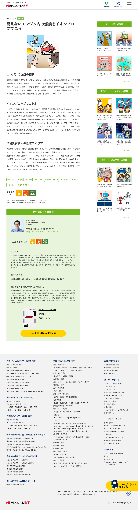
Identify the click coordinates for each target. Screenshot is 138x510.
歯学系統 (56, 445)
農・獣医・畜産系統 (60, 434)
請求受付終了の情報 (111, 371)
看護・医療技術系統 (60, 451)
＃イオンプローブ (51, 180)
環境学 (71, 403)
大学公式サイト (45, 318)
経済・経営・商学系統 (60, 394)
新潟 (17, 376)
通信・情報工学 (71, 426)
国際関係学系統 (58, 406)
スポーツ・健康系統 (60, 466)
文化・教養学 (71, 370)
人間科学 (80, 370)
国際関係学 (69, 406)
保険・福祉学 (70, 457)
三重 (22, 379)
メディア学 (76, 412)
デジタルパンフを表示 (47, 309)
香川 (12, 388)
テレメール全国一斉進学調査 (114, 453)
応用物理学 (65, 429)
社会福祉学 (63, 403)
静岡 (12, 379)
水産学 (66, 439)
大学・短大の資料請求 (14, 365)
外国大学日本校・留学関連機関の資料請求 (20, 441)
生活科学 (85, 463)
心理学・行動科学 (59, 370)
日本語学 (64, 376)
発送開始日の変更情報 (111, 368)
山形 (26, 371)
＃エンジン (11, 180)
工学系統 (56, 421)
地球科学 (78, 418)
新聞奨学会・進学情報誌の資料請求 (18, 444)
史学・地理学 (73, 368)
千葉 (26, 373)
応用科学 (73, 429)
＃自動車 (28, 180)
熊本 (34, 391)
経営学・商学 (64, 397)
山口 (26, 385)
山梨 (37, 373)
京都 (16, 382)
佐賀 (27, 391)
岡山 (16, 385)
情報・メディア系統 (60, 409)
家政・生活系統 (58, 460)
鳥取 (12, 385)
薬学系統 (56, 448)
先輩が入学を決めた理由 (112, 440)
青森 (12, 371)
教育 (62, 379)
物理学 (61, 418)
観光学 (77, 403)
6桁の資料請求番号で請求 (15, 484)
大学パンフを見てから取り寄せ (114, 426)
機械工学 (20, 18)
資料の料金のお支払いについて (114, 392)
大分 (20, 391)
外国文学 (64, 368)
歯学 (62, 445)
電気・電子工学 (59, 426)
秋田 (22, 371)
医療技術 (63, 454)
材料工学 (57, 429)
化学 (66, 418)
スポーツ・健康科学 (75, 466)
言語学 (71, 376)
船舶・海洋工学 (82, 431)
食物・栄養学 (58, 463)
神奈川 (33, 373)
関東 (7, 373)
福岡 (17, 391)
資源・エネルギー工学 (61, 431)
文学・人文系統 (58, 365)
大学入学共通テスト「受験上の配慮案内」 (20, 463)
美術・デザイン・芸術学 (81, 382)
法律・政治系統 (58, 388)
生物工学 (80, 429)
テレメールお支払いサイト (113, 398)
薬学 (62, 448)
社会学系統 (57, 400)
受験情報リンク (109, 413)
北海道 (8, 368)
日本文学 (57, 368)
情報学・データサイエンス (62, 412)
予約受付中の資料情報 (111, 365)
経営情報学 (73, 397)
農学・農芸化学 (59, 437)
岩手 (16, 371)
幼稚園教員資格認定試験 (14, 469)
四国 (7, 388)
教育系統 (56, 379)
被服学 (66, 463)
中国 (7, 385)
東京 (29, 373)
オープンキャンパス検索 (112, 429)
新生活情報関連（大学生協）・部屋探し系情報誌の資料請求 (26, 447)
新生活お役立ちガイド (111, 443)
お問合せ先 (108, 407)
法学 (55, 391)
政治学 (61, 391)
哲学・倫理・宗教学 (85, 368)
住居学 (78, 463)
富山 (24, 376)
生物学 (71, 418)
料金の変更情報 (109, 373)
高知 (22, 388)
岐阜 (16, 379)
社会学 (56, 403)
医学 (62, 442)
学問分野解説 (108, 423)
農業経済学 (80, 437)
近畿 (7, 382)
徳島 (16, 388)
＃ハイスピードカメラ (68, 180)
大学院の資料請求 (12, 420)
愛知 (19, 379)
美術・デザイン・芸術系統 (62, 382)
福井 (30, 376)
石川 (27, 376)
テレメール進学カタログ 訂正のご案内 (117, 410)
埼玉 (22, 373)
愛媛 (19, 388)
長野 (20, 376)
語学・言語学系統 (59, 373)
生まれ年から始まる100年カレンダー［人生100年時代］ (116, 463)
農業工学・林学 (71, 437)
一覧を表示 (126, 81)
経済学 (56, 397)
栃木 (16, 373)
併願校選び (108, 435)
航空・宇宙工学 (66, 424)
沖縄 (42, 391)
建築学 (79, 426)
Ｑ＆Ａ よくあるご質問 (112, 383)
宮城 (19, 371)
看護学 (56, 454)
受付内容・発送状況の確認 (113, 395)
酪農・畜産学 (58, 439)
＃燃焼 (20, 180)
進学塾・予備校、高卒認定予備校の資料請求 (21, 450)
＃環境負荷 (11, 185)
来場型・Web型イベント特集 (114, 432)
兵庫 (22, 382)
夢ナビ (106, 456)
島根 (19, 385)
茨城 (12, 373)
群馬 (19, 373)
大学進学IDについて (111, 386)
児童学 (72, 463)
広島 (22, 385)
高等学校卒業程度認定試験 (15, 466)
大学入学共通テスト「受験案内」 (17, 460)
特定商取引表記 (109, 404)
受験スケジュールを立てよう (114, 437)
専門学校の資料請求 (13, 401)
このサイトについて (111, 389)
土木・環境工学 (88, 426)
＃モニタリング (23, 185)
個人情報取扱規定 (110, 401)
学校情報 (42, 313)
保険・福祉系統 (58, 457)
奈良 (26, 382)
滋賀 (12, 382)
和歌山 (30, 382)
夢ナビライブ (108, 459)
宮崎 (24, 391)
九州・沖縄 (10, 391)
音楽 (62, 385)
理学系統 (56, 415)
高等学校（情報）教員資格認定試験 (18, 475)
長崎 (30, 391)
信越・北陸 (10, 376)
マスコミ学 (84, 403)
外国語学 (57, 376)
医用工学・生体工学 (79, 424)
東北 (7, 371)
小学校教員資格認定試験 (14, 472)
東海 (7, 379)
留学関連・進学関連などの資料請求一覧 (20, 438)
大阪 (19, 382)
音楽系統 (56, 385)
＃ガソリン (38, 180)
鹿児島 (38, 391)
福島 (29, 371)
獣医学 (88, 437)
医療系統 (56, 442)
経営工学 (73, 431)
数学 (55, 418)
